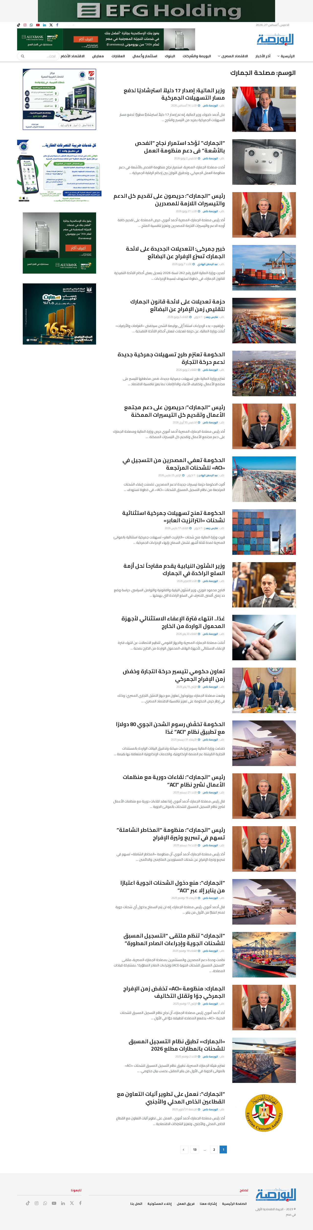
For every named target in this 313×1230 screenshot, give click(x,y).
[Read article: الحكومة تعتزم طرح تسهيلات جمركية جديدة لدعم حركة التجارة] (264, 373)
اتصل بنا (136, 1204)
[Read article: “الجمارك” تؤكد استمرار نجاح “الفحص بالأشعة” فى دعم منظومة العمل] (264, 162)
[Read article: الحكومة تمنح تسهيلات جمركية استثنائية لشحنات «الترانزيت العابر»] (264, 532)
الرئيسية (288, 56)
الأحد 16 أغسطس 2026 (184, 105)
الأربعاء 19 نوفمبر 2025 (184, 897)
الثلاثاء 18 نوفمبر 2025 (185, 950)
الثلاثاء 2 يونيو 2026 (178, 316)
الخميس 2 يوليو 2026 (185, 158)
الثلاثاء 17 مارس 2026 (177, 528)
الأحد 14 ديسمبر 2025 (185, 845)
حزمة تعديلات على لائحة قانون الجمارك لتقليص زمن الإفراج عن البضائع (177, 305)
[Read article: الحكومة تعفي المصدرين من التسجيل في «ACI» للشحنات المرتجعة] (264, 479)
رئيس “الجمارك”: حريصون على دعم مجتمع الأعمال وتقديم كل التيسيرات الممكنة (174, 411)
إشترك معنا (208, 1204)
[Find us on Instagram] (24, 25)
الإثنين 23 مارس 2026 (170, 475)
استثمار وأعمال (145, 56)
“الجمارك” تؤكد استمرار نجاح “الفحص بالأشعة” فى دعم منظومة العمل (180, 147)
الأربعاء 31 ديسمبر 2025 (184, 739)
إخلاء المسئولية (159, 1204)
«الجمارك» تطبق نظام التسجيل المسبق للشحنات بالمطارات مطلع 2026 (177, 1045)
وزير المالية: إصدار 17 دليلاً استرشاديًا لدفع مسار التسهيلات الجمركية (174, 94)
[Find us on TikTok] (18, 25)
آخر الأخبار (263, 56)
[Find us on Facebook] (57, 25)
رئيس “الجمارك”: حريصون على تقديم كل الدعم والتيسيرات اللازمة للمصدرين (169, 200)
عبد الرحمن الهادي (207, 264)
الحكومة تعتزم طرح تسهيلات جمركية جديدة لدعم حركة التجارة (171, 358)
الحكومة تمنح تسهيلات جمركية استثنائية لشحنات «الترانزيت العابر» (173, 517)
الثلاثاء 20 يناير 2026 (186, 633)
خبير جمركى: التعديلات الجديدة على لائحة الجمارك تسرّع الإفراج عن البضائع (175, 252)
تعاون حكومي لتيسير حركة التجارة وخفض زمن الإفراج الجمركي (174, 675)
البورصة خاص (210, 105)
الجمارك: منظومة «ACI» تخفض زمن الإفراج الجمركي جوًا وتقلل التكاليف (174, 992)
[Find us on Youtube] (38, 25)
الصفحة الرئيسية (234, 1204)
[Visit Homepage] (276, 39)
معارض (98, 56)
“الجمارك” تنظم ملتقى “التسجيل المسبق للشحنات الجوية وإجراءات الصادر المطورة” (174, 939)
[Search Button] (21, 56)
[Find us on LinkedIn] (44, 25)
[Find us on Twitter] (51, 25)
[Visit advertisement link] (156, 11)
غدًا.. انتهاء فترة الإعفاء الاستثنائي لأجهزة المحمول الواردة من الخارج (173, 622)
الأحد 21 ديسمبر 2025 (185, 792)
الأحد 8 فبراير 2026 (187, 581)
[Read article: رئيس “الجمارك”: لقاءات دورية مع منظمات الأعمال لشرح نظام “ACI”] (264, 796)
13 (194, 1149)
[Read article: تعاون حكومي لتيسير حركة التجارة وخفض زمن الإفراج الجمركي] (264, 690)
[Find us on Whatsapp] (31, 25)
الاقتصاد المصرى (234, 56)
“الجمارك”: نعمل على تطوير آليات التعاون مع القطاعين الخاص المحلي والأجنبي (171, 1098)
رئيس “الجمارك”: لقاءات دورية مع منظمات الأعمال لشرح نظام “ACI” (174, 781)
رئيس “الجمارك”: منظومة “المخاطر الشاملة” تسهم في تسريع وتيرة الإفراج (171, 834)
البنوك (170, 56)
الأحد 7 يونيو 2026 (182, 264)
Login (69, 25)
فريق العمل (186, 1204)
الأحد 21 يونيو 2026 (186, 211)
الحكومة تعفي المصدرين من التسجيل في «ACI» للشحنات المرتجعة (174, 464)
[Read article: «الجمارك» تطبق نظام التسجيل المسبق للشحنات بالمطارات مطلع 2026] (264, 1060)
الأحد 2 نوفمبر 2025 (186, 1056)
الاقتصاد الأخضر (73, 56)
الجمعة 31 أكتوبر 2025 (184, 1109)
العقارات (118, 56)
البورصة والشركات (197, 56)
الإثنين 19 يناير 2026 (187, 686)
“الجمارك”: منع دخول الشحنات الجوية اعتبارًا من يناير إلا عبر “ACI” (172, 886)
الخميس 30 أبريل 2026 (185, 422)
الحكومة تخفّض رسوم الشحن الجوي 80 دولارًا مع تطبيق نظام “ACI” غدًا (170, 728)
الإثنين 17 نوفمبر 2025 (185, 1003)
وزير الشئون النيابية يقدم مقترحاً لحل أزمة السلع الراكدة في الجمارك (174, 570)
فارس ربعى (212, 316)
